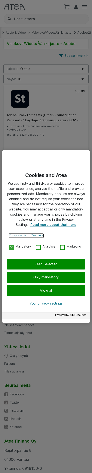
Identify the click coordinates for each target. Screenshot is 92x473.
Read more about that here (53, 224)
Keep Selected (46, 264)
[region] (46, 236)
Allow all (46, 290)
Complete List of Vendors (26, 235)
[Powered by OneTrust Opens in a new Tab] (71, 316)
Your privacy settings (46, 303)
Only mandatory (46, 277)
